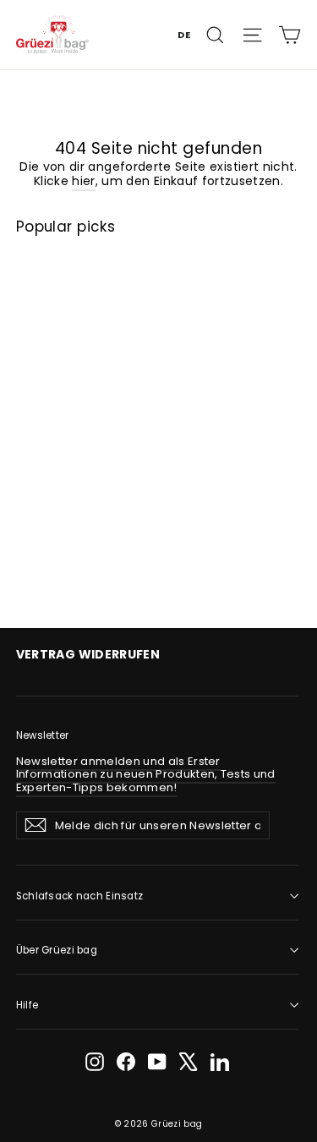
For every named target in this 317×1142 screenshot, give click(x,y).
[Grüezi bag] (53, 34)
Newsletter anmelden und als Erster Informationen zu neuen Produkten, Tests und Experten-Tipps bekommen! (146, 774)
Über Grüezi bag (56, 950)
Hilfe (27, 1005)
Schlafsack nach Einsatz (80, 896)
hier (83, 180)
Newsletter (42, 735)
